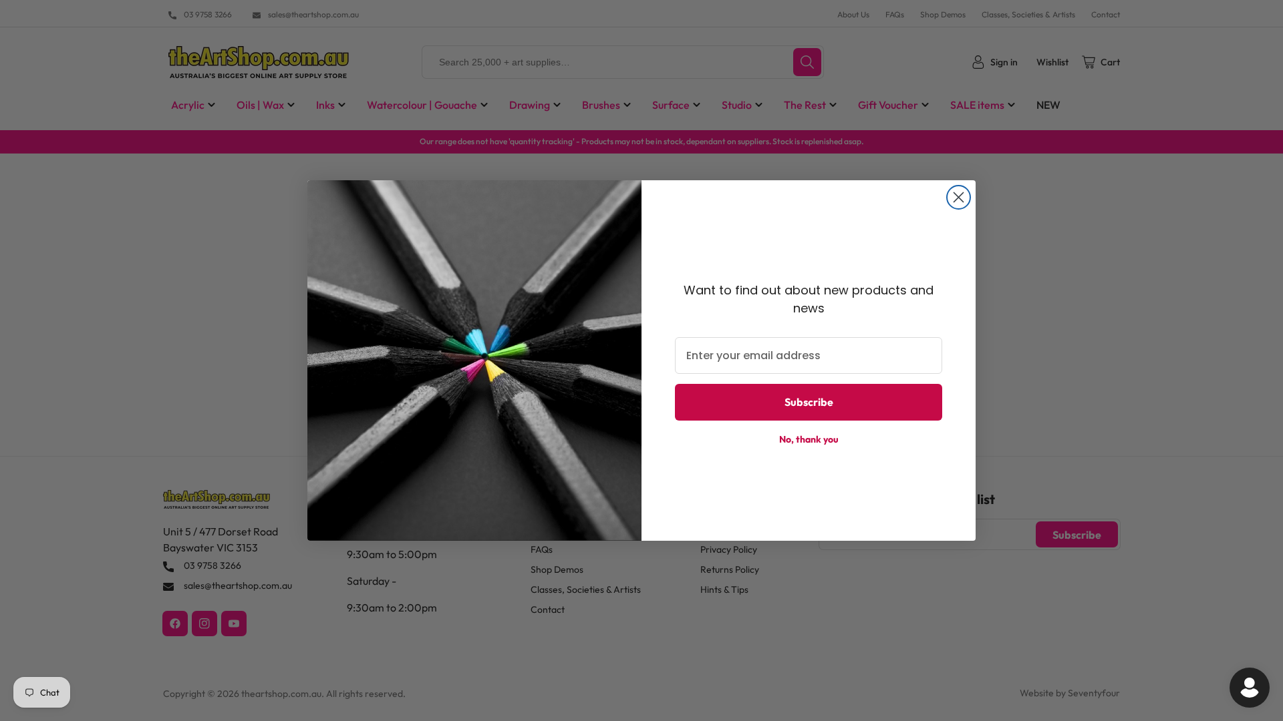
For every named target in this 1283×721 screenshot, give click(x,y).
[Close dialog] (958, 197)
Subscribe (809, 402)
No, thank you (809, 439)
